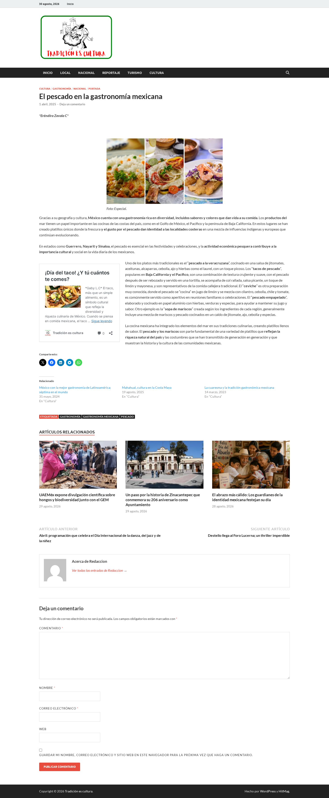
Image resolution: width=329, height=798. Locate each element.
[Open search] (287, 73)
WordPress (268, 791)
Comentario (51, 628)
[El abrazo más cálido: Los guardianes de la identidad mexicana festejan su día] (251, 466)
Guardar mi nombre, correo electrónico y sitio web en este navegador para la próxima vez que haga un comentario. (146, 755)
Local (65, 73)
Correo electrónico (58, 708)
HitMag (284, 791)
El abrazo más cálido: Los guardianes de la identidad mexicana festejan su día (247, 497)
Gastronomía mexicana (101, 416)
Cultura (157, 73)
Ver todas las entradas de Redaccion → (99, 570)
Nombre (47, 688)
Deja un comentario (72, 104)
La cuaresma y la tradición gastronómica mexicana (239, 387)
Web (42, 729)
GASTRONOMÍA (70, 416)
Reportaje (111, 73)
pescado (127, 416)
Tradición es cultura (78, 791)
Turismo (135, 73)
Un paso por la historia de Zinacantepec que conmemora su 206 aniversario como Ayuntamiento (163, 499)
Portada (94, 88)
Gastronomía (62, 88)
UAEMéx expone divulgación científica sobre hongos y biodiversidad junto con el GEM (77, 497)
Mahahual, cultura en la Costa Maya (146, 387)
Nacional (86, 73)
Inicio (70, 4)
